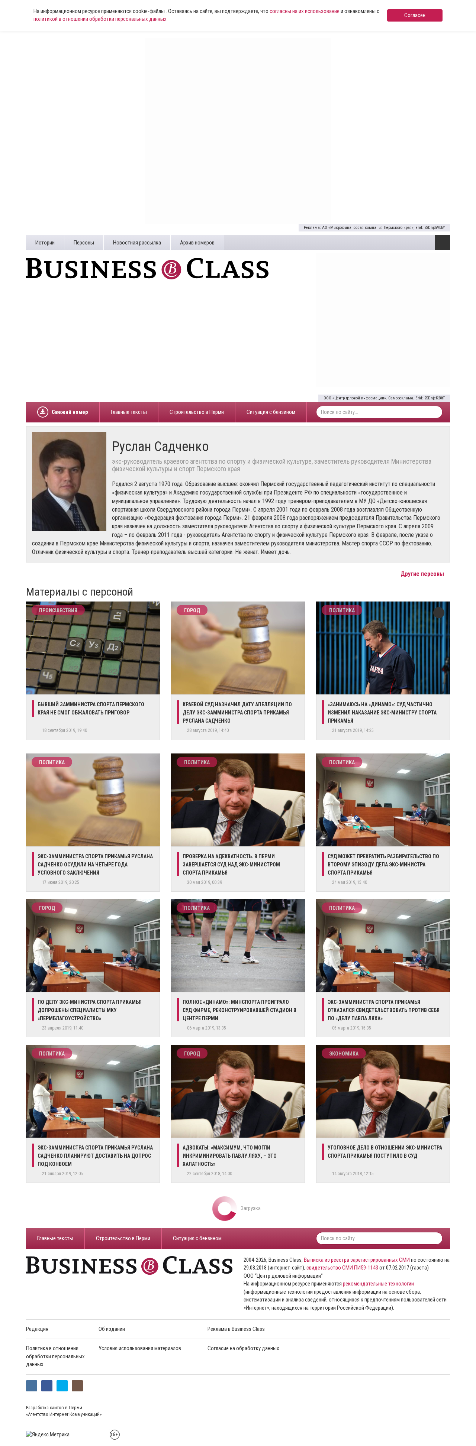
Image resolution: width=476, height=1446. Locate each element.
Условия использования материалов (140, 1348)
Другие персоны (423, 573)
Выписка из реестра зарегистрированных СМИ (357, 1260)
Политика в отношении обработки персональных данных (55, 1356)
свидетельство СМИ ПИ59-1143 (342, 1267)
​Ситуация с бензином (271, 412)
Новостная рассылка (137, 242)
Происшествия (58, 610)
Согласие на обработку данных (243, 1348)
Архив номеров (197, 242)
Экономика (343, 1054)
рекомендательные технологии (378, 1283)
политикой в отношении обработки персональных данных (100, 19)
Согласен (414, 15)
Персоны (84, 242)
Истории (45, 242)
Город (192, 610)
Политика (342, 610)
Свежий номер (70, 412)
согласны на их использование (305, 11)
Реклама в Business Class (236, 1329)
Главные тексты (129, 412)
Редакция (37, 1329)
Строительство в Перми (197, 412)
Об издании (112, 1329)
